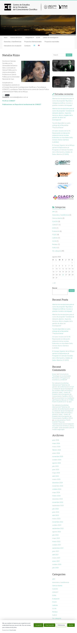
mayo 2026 (56, 443)
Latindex (55, 238)
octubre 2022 (56, 525)
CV (3, 95)
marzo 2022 (56, 541)
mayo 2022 (56, 538)
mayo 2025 (56, 473)
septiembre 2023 (58, 505)
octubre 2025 (56, 460)
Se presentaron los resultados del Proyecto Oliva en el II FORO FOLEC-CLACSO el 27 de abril (63, 400)
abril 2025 (55, 476)
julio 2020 (55, 568)
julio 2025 (55, 466)
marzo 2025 (56, 479)
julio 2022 (55, 535)
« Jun (54, 283)
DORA (54, 228)
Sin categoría (56, 251)
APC (53, 212)
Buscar (54, 288)
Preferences (61, 625)
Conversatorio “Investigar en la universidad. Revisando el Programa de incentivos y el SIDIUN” (61, 377)
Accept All (38, 625)
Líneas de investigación (50, 37)
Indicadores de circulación (12, 46)
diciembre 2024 (57, 483)
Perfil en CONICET (8, 101)
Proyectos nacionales (52, 42)
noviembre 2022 (57, 522)
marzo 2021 (56, 558)
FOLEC (54, 234)
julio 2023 (55, 509)
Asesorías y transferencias (12, 42)
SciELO (54, 248)
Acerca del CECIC (16, 37)
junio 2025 (55, 469)
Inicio (5, 37)
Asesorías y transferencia (60, 215)
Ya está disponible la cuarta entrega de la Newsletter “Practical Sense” (61, 125)
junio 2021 (55, 551)
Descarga (7, 95)
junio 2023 (55, 512)
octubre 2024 (56, 489)
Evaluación (55, 231)
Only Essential (49, 625)
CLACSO (55, 221)
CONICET (55, 225)
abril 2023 (55, 515)
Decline (71, 625)
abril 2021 (55, 555)
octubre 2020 (56, 564)
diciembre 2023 (57, 499)
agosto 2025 (56, 463)
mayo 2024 (56, 492)
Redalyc (55, 244)
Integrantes (29, 37)
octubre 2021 (56, 545)
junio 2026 (55, 440)
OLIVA (38, 37)
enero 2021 (56, 561)
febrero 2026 (56, 450)
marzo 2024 (56, 496)
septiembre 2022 (58, 528)
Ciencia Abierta (57, 218)
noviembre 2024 (57, 486)
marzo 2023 (56, 519)
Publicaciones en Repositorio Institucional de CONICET (21, 104)
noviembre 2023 (57, 502)
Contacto (27, 46)
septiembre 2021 (58, 548)
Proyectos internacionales (33, 42)
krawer (54, 374)
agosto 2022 (56, 532)
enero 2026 (56, 453)
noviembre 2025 (57, 456)
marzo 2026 (56, 447)
